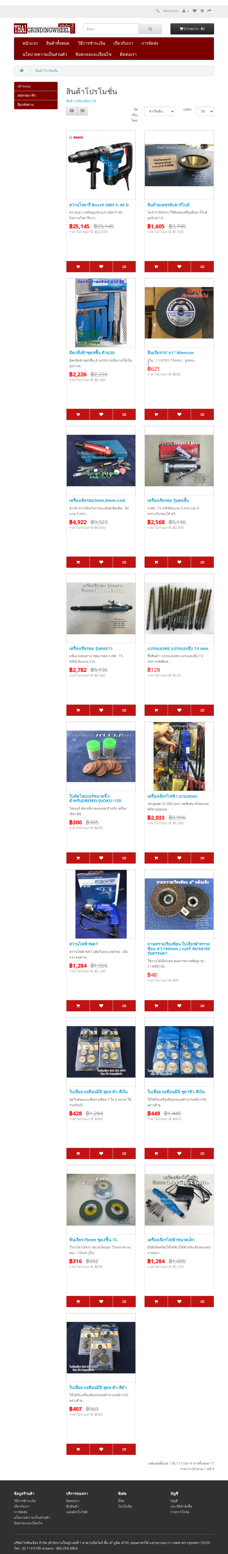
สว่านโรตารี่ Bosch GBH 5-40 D (99, 204)
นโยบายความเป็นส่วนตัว (45, 54)
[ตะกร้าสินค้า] (202, 11)
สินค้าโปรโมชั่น (47, 70)
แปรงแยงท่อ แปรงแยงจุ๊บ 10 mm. (178, 648)
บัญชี (174, 1500)
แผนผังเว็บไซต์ (77, 1512)
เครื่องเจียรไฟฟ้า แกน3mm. (172, 796)
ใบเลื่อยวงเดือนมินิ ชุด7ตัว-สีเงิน (176, 1091)
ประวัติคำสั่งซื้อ (181, 1506)
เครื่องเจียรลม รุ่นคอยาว (90, 648)
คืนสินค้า (72, 1506)
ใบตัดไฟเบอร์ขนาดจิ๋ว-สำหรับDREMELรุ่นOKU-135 (95, 798)
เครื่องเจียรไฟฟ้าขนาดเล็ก (170, 1239)
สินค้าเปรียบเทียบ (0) (81, 101)
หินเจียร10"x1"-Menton (170, 352)
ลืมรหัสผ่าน (26, 104)
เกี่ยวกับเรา (123, 43)
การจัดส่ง (150, 43)
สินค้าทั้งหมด (58, 43)
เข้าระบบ (24, 86)
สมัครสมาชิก (27, 95)
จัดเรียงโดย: (134, 115)
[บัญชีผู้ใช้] (185, 11)
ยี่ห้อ (121, 1500)
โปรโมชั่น (125, 1506)
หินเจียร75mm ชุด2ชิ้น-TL (93, 1239)
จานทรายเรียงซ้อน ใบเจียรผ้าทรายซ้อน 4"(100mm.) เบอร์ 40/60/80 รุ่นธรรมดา (178, 948)
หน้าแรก (30, 43)
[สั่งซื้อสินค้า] (209, 11)
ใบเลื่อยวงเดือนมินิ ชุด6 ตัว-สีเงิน (98, 1091)
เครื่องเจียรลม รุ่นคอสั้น (168, 500)
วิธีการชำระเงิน (91, 43)
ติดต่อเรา (128, 54)
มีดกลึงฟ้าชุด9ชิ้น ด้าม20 (92, 352)
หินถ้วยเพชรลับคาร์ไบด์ (168, 204)
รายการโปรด (179, 1512)
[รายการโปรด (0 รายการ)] (195, 11)
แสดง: (187, 109)
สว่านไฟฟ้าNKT (83, 944)
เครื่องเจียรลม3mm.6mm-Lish (97, 500)
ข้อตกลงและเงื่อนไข (93, 54)
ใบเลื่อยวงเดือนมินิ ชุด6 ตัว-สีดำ (98, 1387)
